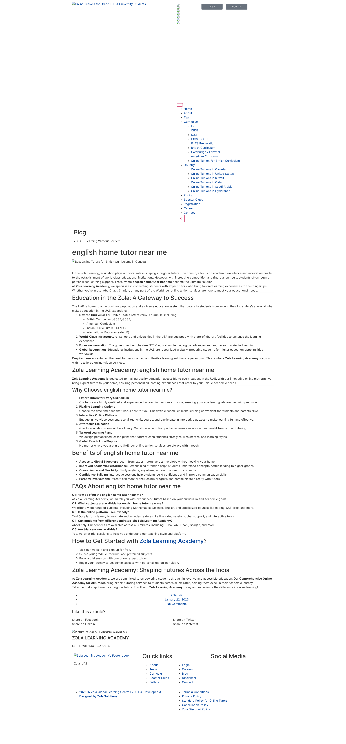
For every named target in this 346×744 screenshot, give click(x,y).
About (188, 113)
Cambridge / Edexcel (205, 152)
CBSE (195, 130)
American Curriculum (205, 156)
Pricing (188, 195)
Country (189, 165)
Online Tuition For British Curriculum (215, 160)
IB (192, 126)
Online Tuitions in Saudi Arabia (211, 186)
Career (188, 208)
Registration (192, 204)
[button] (122, 619)
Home (188, 109)
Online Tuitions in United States (212, 173)
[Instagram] (191, 28)
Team (187, 117)
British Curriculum (203, 147)
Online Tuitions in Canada (208, 169)
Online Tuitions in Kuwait (207, 178)
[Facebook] (181, 28)
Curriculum (191, 121)
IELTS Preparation (203, 143)
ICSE (194, 134)
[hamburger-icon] (180, 105)
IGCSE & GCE (200, 139)
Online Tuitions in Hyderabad (210, 191)
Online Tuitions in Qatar (207, 182)
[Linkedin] (181, 38)
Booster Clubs (193, 199)
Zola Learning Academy (171, 540)
